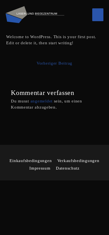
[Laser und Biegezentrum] (35, 14)
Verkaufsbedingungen (78, 160)
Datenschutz (68, 168)
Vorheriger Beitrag (54, 63)
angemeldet (41, 101)
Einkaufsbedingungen (31, 160)
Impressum (40, 168)
